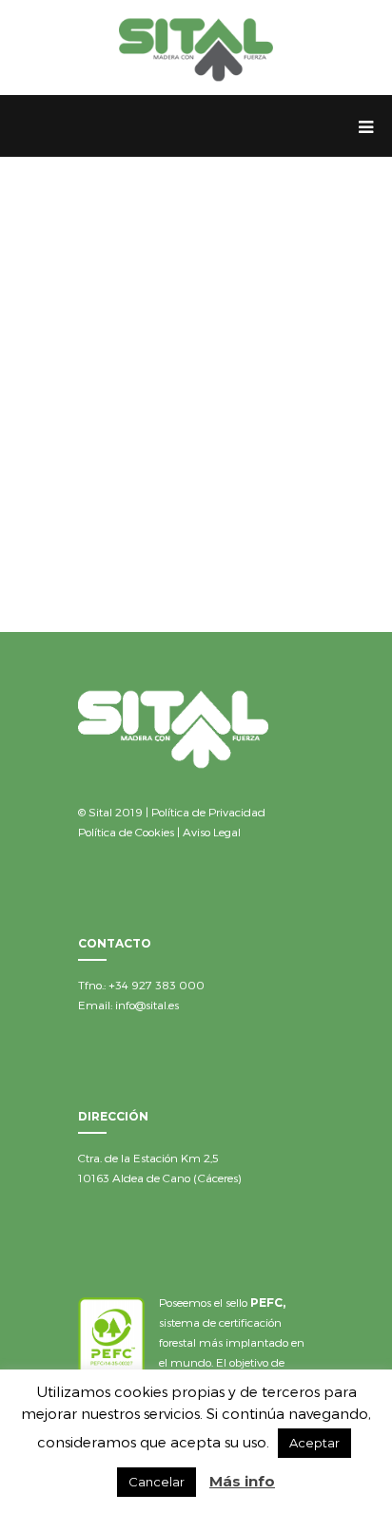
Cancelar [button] (156, 1481)
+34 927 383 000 (156, 984)
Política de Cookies (126, 831)
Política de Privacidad (208, 811)
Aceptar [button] (314, 1442)
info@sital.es (147, 1004)
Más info (242, 1481)
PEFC (266, 1302)
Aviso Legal (212, 831)
